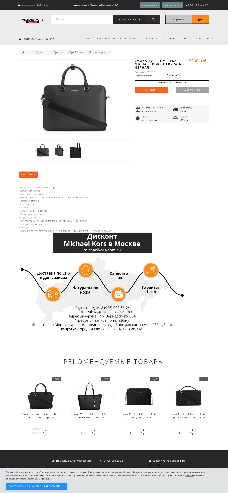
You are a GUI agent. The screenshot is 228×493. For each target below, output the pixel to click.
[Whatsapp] (150, 464)
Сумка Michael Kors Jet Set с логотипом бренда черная (89, 417)
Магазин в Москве (202, 39)
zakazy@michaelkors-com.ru (169, 460)
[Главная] (23, 52)
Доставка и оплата (124, 39)
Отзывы (184, 39)
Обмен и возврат (148, 39)
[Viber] (159, 465)
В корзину (194, 90)
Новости (172, 39)
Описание (28, 174)
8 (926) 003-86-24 (113, 460)
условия (189, 475)
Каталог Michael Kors (97, 39)
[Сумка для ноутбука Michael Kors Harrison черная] (42, 150)
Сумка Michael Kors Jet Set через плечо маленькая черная (188, 417)
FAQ (163, 39)
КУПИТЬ (153, 90)
